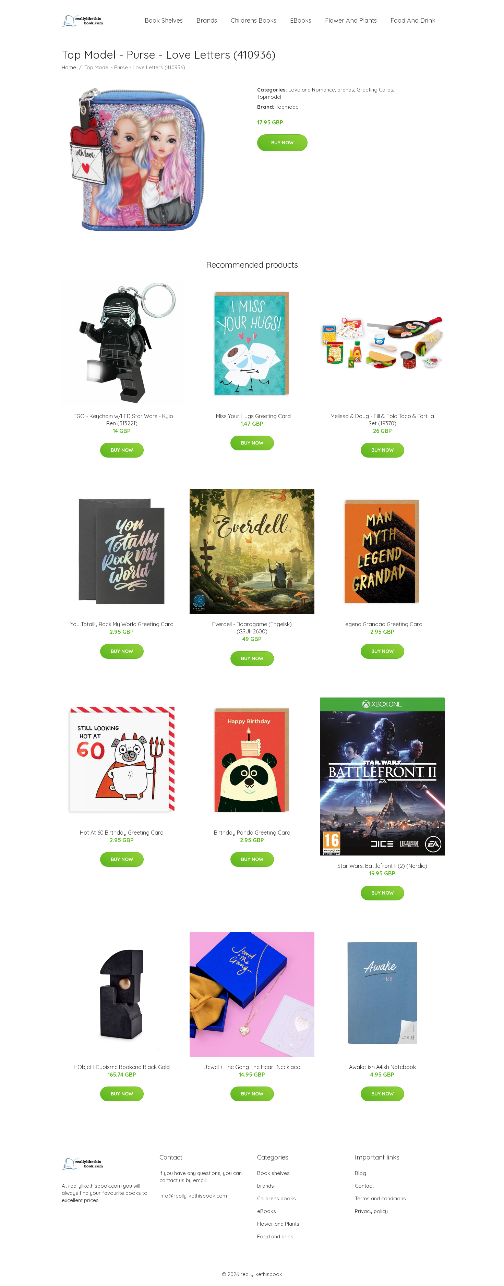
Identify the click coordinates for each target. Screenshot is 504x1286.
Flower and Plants (351, 20)
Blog (360, 1173)
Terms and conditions (380, 1198)
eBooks (300, 20)
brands (206, 20)
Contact (364, 1185)
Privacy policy (371, 1211)
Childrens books (253, 20)
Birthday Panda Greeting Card (252, 832)
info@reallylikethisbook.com (193, 1195)
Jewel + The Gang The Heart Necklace (252, 1067)
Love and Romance (311, 89)
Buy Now (282, 142)
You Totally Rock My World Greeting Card (121, 624)
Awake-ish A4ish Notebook (382, 1067)
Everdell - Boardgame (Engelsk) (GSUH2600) (252, 628)
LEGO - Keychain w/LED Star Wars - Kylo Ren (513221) (122, 420)
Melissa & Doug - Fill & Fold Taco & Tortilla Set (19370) (382, 420)
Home (69, 67)
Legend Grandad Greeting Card (382, 624)
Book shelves (164, 20)
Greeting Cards (375, 89)
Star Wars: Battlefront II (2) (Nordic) (382, 865)
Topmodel (269, 97)
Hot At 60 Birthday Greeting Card (122, 832)
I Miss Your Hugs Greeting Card (252, 416)
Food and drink (413, 20)
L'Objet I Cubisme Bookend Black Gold (122, 1067)
